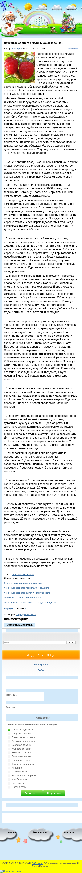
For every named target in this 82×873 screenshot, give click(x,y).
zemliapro (17, 48)
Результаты (54, 793)
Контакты (69, 832)
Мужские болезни (21, 752)
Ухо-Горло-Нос (20, 779)
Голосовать (32, 793)
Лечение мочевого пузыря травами (23, 583)
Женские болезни (21, 748)
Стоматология (19, 771)
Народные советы (26, 614)
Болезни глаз (19, 783)
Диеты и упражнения (23, 741)
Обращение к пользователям (60, 863)
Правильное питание (23, 737)
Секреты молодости (23, 764)
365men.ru (37, 863)
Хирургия (17, 768)
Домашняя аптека (21, 756)
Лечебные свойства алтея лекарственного (27, 593)
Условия (12, 832)
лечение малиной (23, 574)
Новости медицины (22, 729)
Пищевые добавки (22, 733)
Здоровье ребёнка (22, 745)
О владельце (40, 832)
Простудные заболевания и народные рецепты (30, 602)
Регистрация (41, 664)
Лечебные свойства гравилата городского (26, 588)
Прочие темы (19, 787)
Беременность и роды (24, 775)
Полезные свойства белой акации (22, 597)
